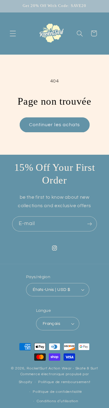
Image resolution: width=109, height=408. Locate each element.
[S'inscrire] (90, 223)
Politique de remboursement (64, 382)
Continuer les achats (54, 124)
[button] (13, 33)
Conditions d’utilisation (57, 401)
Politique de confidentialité (57, 391)
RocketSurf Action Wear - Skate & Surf (62, 368)
